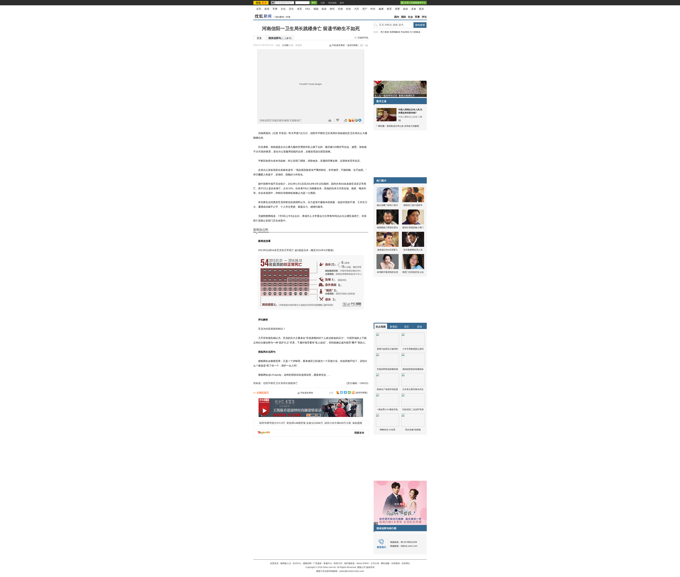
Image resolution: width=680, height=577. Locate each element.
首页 (258, 9)
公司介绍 (375, 563)
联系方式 (338, 563)
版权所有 (370, 567)
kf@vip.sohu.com (409, 546)
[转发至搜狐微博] (349, 120)
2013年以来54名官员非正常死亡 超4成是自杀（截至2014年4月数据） (296, 250)
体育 (299, 9)
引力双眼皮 (415, 32)
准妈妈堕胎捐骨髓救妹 (413, 369)
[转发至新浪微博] (353, 120)
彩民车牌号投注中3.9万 (272, 423)
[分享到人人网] (345, 392)
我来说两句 (279, 38)
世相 (340, 9)
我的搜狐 (332, 3)
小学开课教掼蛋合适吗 (413, 349)
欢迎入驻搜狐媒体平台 (415, 2)
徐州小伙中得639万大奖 (337, 423)
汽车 (356, 9)
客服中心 (328, 563)
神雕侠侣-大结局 (387, 429)
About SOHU (362, 563)
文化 (283, 9)
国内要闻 (279, 17)
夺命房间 (405, 32)
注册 (323, 3)
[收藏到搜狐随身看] (349, 392)
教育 (389, 9)
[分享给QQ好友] (341, 392)
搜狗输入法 (285, 563)
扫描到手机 (363, 37)
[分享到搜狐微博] (337, 392)
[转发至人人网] (359, 120)
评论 (424, 17)
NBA (307, 9)
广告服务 (317, 563)
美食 (413, 9)
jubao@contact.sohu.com (351, 571)
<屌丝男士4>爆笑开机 (387, 409)
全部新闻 (395, 563)
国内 (396, 17)
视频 (315, 9)
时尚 (372, 9)
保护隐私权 (349, 563)
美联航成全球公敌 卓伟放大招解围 (403, 126)
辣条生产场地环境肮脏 (387, 389)
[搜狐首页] (261, 2)
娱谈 (324, 9)
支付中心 (297, 563)
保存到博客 (352, 45)
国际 (403, 17)
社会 (410, 17)
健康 (381, 9)
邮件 (342, 3)
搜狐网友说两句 (267, 351)
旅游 (405, 9)
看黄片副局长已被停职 (387, 349)
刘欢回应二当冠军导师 (413, 409)
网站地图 (385, 563)
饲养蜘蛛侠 (395, 32)
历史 (291, 9)
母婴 (397, 9)
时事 (288, 17)
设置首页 (274, 563)
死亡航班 (385, 32)
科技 (348, 9)
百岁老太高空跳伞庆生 (413, 389)
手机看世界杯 (338, 45)
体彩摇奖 (357, 423)
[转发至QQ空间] (356, 120)
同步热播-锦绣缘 (413, 429)
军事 (275, 9)
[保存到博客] (361, 392)
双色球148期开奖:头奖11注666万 (305, 423)
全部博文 (405, 563)
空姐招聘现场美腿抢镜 (387, 369)
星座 (421, 9)
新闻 (266, 9)
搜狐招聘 (307, 563)
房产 (364, 9)
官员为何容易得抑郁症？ (271, 328)
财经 (332, 9)
